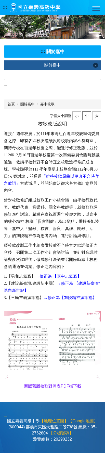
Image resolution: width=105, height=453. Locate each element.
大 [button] (97, 116)
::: (5, 7)
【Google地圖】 (83, 421)
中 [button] (87, 116)
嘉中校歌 (47, 104)
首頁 (11, 104)
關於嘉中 (27, 104)
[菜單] (96, 8)
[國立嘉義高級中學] (35, 8)
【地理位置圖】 (54, 421)
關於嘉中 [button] (52, 65)
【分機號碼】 (61, 433)
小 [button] (77, 116)
